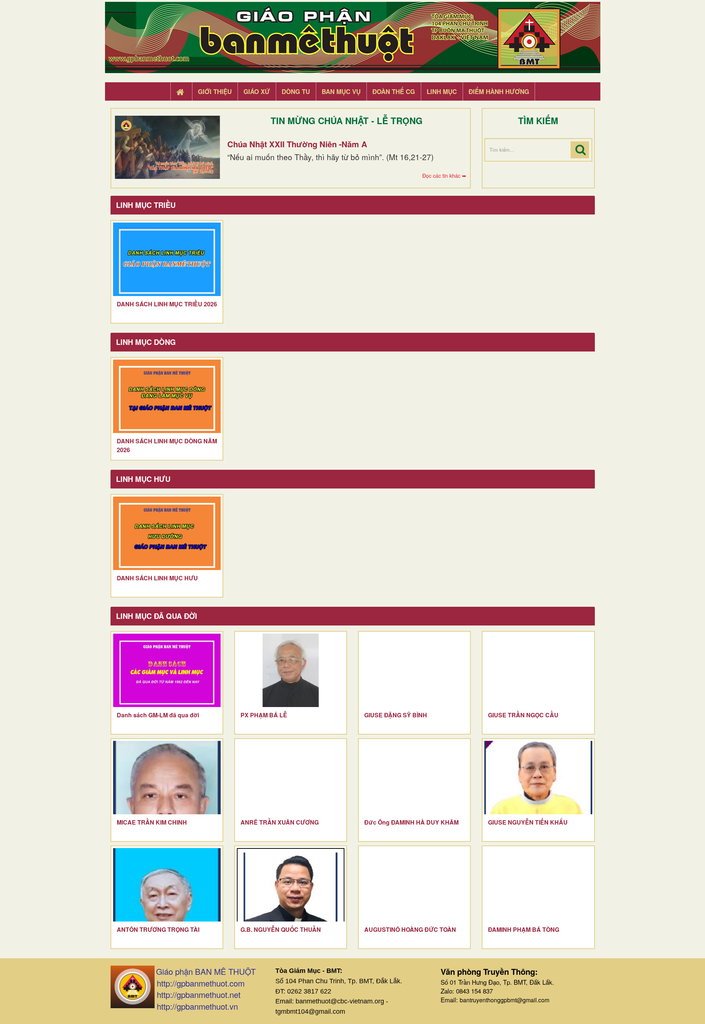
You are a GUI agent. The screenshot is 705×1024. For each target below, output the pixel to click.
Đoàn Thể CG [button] (393, 91)
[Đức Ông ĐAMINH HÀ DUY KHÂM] (414, 777)
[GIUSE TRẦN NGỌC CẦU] (538, 670)
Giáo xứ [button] (256, 91)
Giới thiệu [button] (215, 91)
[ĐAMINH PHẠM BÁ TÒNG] (538, 885)
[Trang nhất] (181, 91)
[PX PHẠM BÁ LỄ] (290, 670)
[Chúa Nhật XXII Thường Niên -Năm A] (167, 147)
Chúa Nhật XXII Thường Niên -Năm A (297, 144)
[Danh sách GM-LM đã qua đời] (167, 670)
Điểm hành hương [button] (499, 91)
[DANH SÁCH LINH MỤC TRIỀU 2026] (167, 259)
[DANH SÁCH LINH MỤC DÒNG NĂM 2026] (167, 396)
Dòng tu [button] (296, 91)
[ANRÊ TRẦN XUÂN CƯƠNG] (290, 777)
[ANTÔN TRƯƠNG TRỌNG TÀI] (167, 885)
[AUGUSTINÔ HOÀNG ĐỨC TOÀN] (414, 885)
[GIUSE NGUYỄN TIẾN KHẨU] (538, 777)
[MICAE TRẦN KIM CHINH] (167, 777)
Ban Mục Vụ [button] (341, 91)
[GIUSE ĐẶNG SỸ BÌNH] (414, 670)
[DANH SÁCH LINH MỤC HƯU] (167, 533)
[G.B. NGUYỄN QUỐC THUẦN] (290, 885)
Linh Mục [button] (442, 91)
